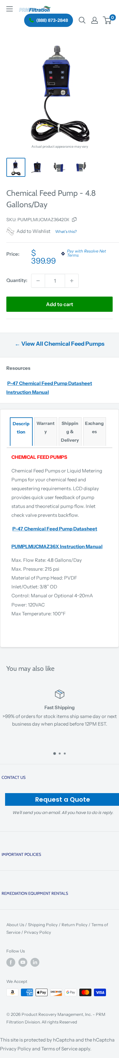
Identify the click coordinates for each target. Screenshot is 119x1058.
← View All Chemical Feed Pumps (59, 343)
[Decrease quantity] (38, 280)
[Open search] (82, 20)
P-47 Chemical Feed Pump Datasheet (54, 529)
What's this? (66, 231)
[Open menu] (9, 8)
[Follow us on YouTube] (22, 962)
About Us (15, 924)
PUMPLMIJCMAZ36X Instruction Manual (56, 546)
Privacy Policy (37, 932)
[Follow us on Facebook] (10, 962)
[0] (107, 20)
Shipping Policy (43, 924)
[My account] (94, 20)
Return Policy (75, 924)
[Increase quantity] (71, 280)
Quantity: (16, 280)
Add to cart (59, 304)
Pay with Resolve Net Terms (86, 253)
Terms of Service (59, 1049)
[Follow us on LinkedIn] (34, 962)
